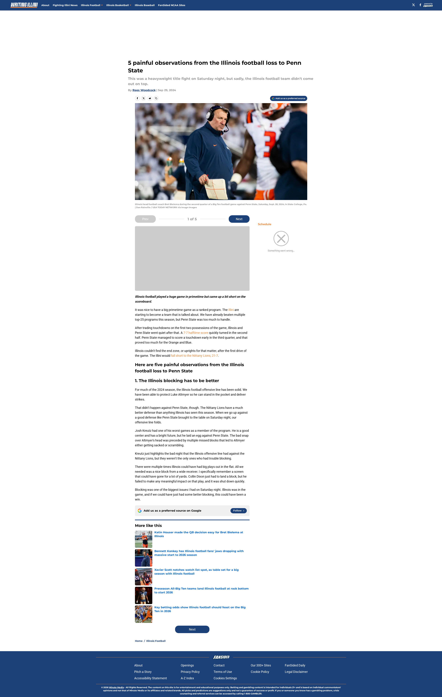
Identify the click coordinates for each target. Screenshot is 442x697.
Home (139, 640)
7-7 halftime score (195, 333)
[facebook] (420, 4)
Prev (145, 219)
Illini (231, 310)
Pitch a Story (143, 672)
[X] (413, 4)
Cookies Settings (225, 678)
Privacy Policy (190, 672)
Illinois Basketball (117, 5)
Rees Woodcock (144, 90)
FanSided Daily (295, 665)
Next (239, 219)
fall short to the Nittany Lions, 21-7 (194, 355)
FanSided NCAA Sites (171, 5)
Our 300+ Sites (261, 665)
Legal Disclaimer (296, 672)
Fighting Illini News (65, 5)
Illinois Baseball (145, 5)
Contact (219, 665)
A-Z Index (187, 678)
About (45, 5)
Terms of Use (223, 672)
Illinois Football (90, 5)
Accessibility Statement (150, 678)
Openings (187, 665)
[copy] (156, 98)
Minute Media (116, 687)
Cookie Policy (260, 672)
